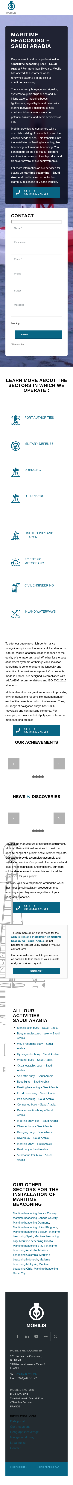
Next (59, 763)
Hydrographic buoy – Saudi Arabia (38, 1054)
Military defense (39, 443)
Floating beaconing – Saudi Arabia (37, 1087)
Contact (15, 1448)
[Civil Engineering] (15, 587)
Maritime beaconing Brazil (29, 1245)
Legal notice (18, 1442)
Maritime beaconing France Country (35, 1213)
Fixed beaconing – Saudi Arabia (36, 1093)
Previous (13, 763)
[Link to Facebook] (17, 1336)
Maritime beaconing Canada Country (35, 1217)
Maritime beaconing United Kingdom (35, 1227)
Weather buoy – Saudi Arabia (34, 1059)
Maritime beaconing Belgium (30, 1231)
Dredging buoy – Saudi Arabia (35, 1132)
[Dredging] (15, 472)
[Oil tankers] (15, 498)
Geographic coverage (24, 1432)
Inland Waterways (40, 611)
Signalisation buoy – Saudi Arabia (37, 1027)
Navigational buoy (22, 1437)
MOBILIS (32, 1467)
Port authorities (39, 417)
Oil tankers (34, 496)
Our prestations (20, 1426)
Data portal (17, 1421)
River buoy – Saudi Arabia (33, 1137)
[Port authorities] (15, 420)
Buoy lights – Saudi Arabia (33, 1081)
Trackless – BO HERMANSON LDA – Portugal (39, 772)
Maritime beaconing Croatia (36, 1241)
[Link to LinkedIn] (27, 1336)
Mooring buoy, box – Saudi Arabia (37, 1120)
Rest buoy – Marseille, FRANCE (38, 824)
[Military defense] (15, 446)
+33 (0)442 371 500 (26, 1374)
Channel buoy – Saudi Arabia (34, 1126)
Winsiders (16, 1471)
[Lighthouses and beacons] (15, 535)
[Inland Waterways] (15, 614)
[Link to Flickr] (46, 1336)
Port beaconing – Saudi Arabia (35, 1098)
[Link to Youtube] (36, 1336)
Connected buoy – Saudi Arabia (36, 1104)
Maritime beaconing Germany (31, 1222)
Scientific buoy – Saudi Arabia (35, 1076)
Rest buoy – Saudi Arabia (32, 1149)
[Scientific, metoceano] (15, 561)
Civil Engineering (39, 585)
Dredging (33, 469)
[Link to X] (55, 1336)
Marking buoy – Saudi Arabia (34, 1143)
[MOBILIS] (30, 7)
